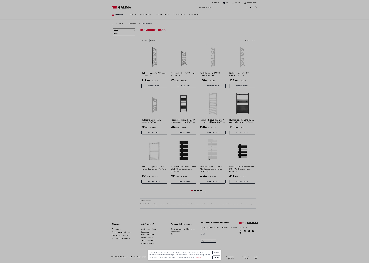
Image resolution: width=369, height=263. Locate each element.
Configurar (198, 257)
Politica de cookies (187, 257)
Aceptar (216, 252)
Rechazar (216, 257)
